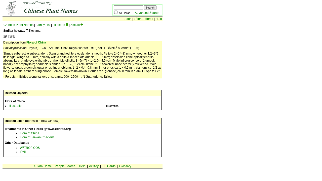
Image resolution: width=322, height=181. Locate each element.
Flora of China (36, 42)
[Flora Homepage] (50, 14)
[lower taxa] (67, 25)
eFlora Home (43, 166)
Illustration (16, 106)
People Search (65, 166)
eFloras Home (143, 19)
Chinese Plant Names (18, 25)
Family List (43, 25)
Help (158, 19)
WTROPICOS (30, 148)
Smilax (75, 25)
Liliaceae (59, 25)
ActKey (94, 166)
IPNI (23, 152)
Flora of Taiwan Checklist (37, 137)
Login (128, 19)
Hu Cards (108, 166)
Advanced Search (147, 13)
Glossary (125, 166)
